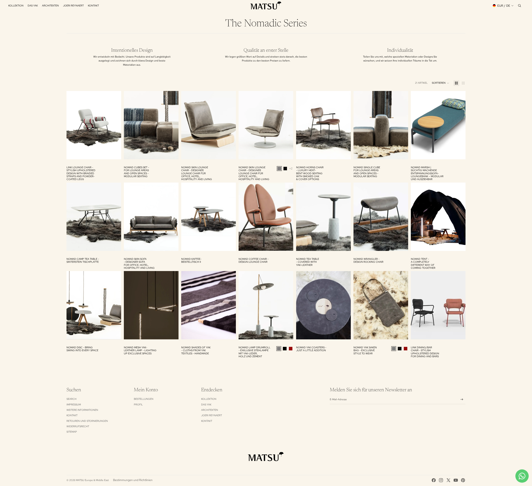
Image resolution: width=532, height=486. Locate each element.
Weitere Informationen (82, 410)
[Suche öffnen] (519, 5)
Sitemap (71, 431)
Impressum (73, 404)
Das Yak (206, 404)
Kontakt (72, 415)
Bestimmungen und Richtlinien (133, 480)
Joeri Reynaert (211, 415)
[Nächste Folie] (115, 125)
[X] (448, 480)
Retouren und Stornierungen (87, 421)
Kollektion (208, 399)
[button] (440, 83)
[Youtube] (455, 480)
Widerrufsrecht (77, 426)
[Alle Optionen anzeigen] (291, 168)
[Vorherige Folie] (72, 125)
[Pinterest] (463, 480)
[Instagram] (440, 480)
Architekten (209, 410)
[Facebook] (433, 480)
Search (71, 399)
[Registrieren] (462, 399)
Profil (138, 404)
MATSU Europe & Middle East (92, 480)
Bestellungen (143, 399)
